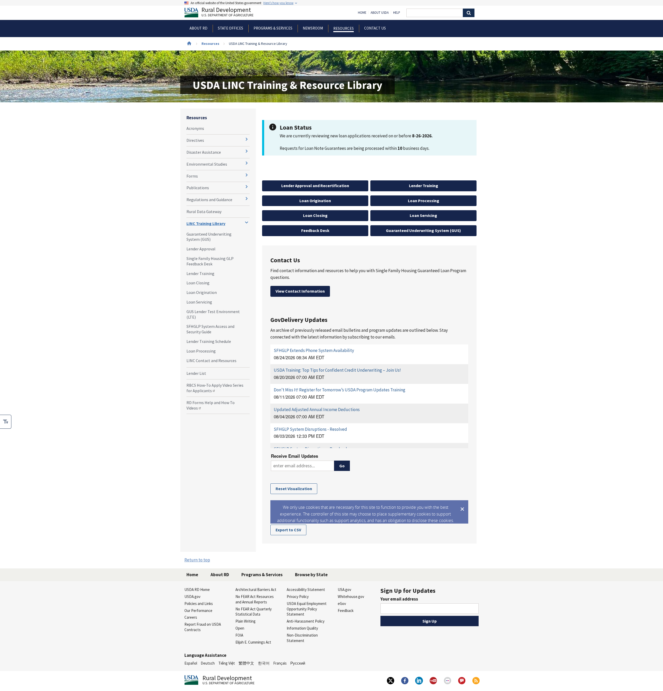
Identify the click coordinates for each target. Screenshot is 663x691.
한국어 (264, 663)
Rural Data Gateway (203, 211)
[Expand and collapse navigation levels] (246, 139)
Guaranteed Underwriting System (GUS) (209, 236)
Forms (192, 176)
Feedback (346, 610)
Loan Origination (201, 292)
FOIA (239, 635)
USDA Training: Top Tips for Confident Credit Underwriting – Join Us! (337, 370)
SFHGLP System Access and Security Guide (210, 329)
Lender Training (200, 273)
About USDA (380, 12)
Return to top (197, 560)
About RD (220, 574)
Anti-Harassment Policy (306, 621)
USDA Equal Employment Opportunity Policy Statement (307, 609)
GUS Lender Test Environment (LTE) (213, 314)
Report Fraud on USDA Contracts (202, 627)
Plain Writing (245, 621)
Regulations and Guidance (209, 199)
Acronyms (195, 128)
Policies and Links (198, 603)
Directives (195, 140)
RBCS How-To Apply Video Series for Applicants (214, 388)
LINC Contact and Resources (211, 360)
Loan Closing (198, 282)
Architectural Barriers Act (255, 589)
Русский (297, 663)
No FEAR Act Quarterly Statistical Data (253, 612)
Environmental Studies (206, 164)
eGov (342, 603)
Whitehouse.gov (351, 596)
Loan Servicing (199, 302)
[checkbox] (5, 422)
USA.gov (344, 589)
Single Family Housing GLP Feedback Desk (210, 261)
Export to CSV (288, 529)
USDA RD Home (197, 589)
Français (280, 663)
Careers (190, 617)
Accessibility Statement (306, 589)
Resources (210, 43)
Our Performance (198, 610)
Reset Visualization (294, 488)
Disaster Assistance (203, 152)
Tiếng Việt (226, 663)
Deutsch (208, 663)
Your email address (399, 599)
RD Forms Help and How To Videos (210, 405)
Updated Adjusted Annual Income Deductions (317, 409)
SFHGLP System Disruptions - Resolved (310, 429)
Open (239, 628)
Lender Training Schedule (208, 341)
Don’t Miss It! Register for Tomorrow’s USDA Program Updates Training (339, 390)
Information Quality (302, 628)
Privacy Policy (298, 596)
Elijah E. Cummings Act (253, 642)
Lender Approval (200, 248)
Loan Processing (201, 351)
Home (362, 12)
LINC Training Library (205, 223)
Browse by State (311, 574)
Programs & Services (262, 574)
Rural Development (227, 12)
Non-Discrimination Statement (302, 638)
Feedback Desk (315, 230)
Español (190, 663)
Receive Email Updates (294, 456)
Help (396, 12)
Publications (197, 187)
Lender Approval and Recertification (315, 185)
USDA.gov (192, 596)
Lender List (196, 373)
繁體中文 (246, 663)
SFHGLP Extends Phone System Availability (314, 350)
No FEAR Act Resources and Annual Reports (254, 599)
